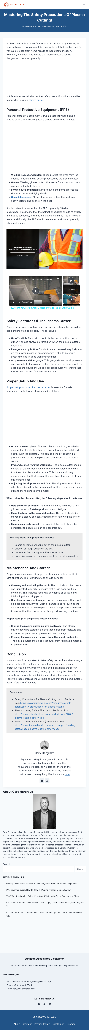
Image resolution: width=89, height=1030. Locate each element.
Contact (27, 1024)
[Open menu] (84, 4)
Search (6, 864)
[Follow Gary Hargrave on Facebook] (42, 780)
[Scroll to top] (83, 1017)
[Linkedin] (50, 1004)
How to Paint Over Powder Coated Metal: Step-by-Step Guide (35, 279)
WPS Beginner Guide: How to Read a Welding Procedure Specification (38, 890)
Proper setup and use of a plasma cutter (28, 387)
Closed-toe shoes (21, 197)
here (67, 774)
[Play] (71, 299)
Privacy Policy (42, 1024)
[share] (58, 279)
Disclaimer (58, 1024)
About (17, 1024)
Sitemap (71, 1024)
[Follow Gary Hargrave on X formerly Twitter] (47, 780)
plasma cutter (36, 100)
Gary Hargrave (28, 26)
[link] (12, 279)
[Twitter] (44, 1004)
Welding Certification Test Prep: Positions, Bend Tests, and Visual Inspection (41, 883)
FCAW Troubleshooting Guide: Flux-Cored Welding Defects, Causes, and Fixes (42, 896)
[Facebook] (39, 1004)
